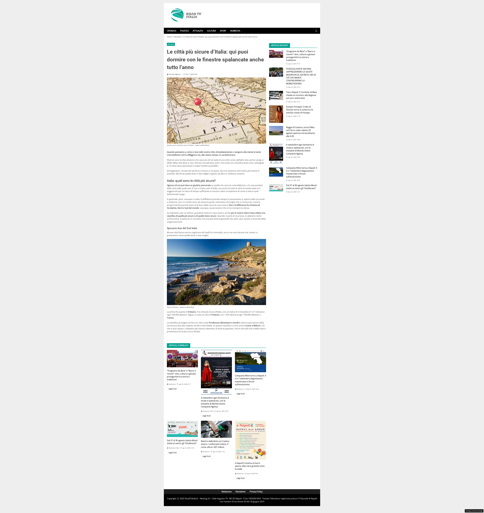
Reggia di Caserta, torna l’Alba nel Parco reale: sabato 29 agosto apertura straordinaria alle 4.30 (300, 132)
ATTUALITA (198, 30)
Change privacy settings (474, 511)
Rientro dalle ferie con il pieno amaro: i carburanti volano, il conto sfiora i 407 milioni (215, 444)
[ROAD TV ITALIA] (186, 15)
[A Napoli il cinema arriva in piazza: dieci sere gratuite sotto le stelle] (250, 440)
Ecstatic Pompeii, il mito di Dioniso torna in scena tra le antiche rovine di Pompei (299, 109)
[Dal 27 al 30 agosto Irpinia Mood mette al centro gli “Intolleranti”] (182, 429)
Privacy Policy (256, 491)
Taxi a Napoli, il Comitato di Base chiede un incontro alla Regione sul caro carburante (301, 95)
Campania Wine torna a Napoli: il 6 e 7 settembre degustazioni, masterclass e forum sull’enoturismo (250, 380)
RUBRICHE (235, 30)
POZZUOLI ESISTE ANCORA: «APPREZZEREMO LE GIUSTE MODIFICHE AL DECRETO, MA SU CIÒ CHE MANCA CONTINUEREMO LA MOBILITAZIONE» (301, 76)
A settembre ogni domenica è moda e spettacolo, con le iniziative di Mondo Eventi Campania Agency (215, 402)
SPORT (223, 30)
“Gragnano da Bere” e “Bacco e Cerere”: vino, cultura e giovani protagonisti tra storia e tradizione (181, 375)
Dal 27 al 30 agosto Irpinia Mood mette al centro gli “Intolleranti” (182, 442)
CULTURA (211, 30)
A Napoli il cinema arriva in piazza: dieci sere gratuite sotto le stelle (250, 466)
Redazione (227, 491)
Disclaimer (241, 491)
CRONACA (171, 30)
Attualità (171, 44)
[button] (316, 30)
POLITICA (184, 30)
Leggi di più (172, 389)
